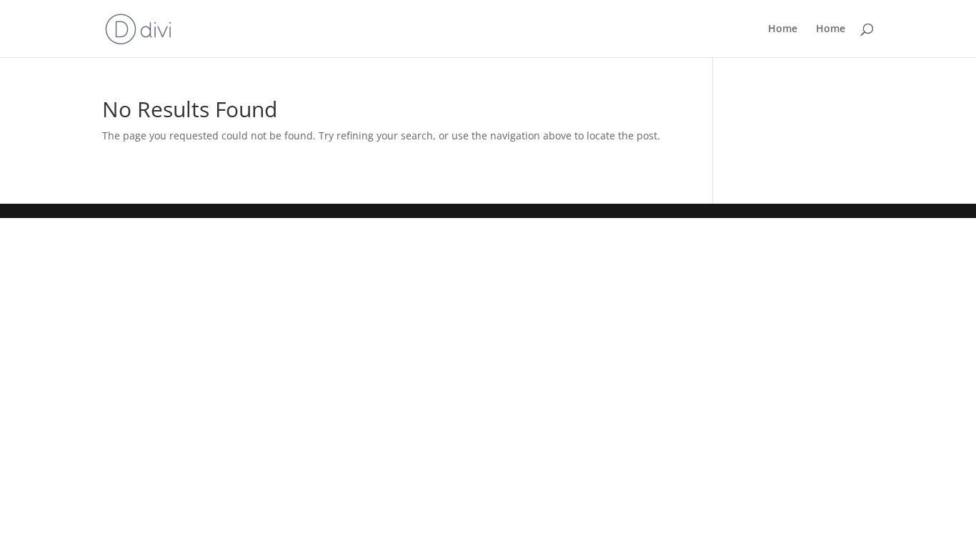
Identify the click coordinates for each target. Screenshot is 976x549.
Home (782, 29)
